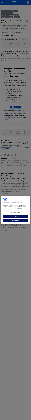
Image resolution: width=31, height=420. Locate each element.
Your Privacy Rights (15, 212)
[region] (15, 210)
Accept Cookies (15, 220)
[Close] (28, 198)
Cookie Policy (20, 208)
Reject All (15, 216)
